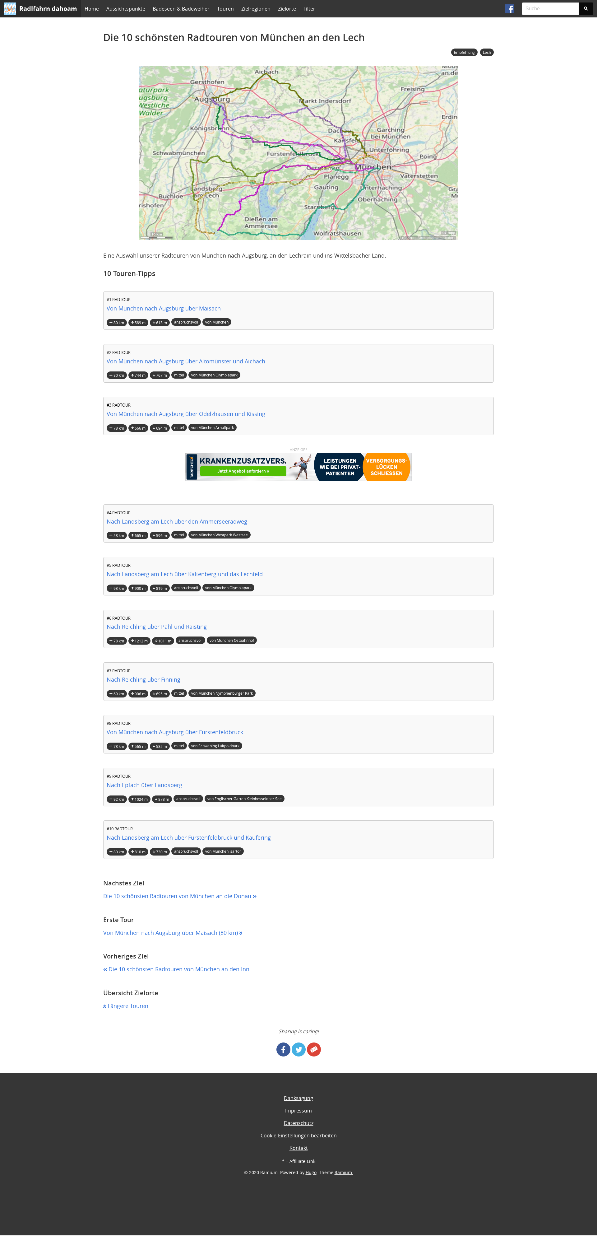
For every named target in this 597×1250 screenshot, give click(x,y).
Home (92, 8)
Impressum (298, 1110)
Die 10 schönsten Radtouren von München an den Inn (178, 969)
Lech (487, 52)
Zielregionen (256, 8)
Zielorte (287, 8)
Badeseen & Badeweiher (181, 8)
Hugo (311, 1172)
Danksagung (298, 1098)
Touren (225, 8)
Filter (309, 8)
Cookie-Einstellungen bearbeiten (299, 1135)
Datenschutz (298, 1123)
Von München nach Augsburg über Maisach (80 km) (171, 932)
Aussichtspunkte (125, 8)
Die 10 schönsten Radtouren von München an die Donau (178, 896)
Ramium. (344, 1172)
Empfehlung (464, 52)
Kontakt (298, 1148)
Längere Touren (127, 1006)
